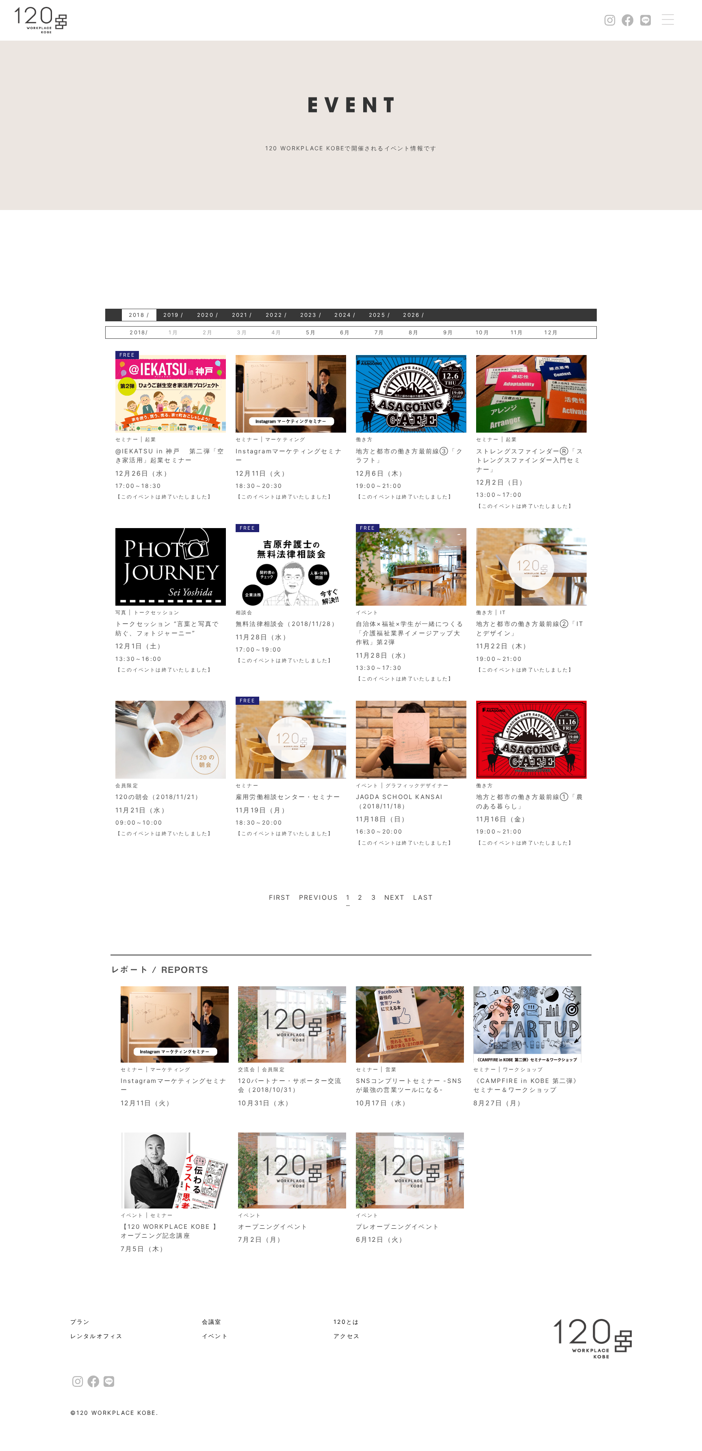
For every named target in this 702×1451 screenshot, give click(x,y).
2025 (377, 315)
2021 (240, 315)
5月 (311, 332)
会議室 (212, 1322)
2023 (308, 315)
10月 (483, 332)
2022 (274, 315)
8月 (414, 332)
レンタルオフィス (96, 1336)
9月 (448, 332)
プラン (80, 1322)
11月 (517, 332)
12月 (551, 332)
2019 (171, 315)
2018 (137, 315)
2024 (342, 315)
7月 (379, 332)
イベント (215, 1336)
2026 (411, 315)
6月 (345, 332)
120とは (346, 1322)
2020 (205, 315)
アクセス (347, 1336)
